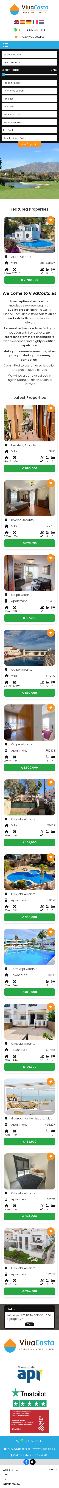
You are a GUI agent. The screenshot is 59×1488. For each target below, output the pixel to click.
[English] (17, 21)
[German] (29, 21)
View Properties (30, 144)
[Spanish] (23, 21)
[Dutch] (41, 21)
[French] (35, 21)
